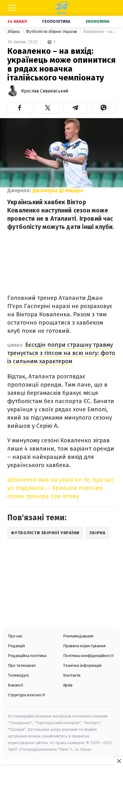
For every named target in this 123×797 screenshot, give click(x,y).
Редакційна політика (27, 655)
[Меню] (11, 8)
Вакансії (15, 685)
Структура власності (26, 695)
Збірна (13, 31)
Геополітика (56, 21)
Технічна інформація (82, 665)
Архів (68, 685)
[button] (19, 107)
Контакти (71, 675)
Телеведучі (18, 675)
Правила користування (84, 645)
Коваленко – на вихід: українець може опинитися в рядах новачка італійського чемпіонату (99, 31)
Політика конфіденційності (88, 655)
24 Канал (17, 21)
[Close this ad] (118, 760)
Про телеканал (22, 665)
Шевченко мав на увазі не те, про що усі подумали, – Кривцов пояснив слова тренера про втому (60, 488)
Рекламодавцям (78, 636)
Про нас (15, 636)
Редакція (16, 645)
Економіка (97, 21)
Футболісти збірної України (52, 31)
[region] (61, 782)
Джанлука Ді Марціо (57, 190)
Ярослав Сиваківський (44, 91)
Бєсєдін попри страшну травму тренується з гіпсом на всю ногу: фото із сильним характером (61, 353)
